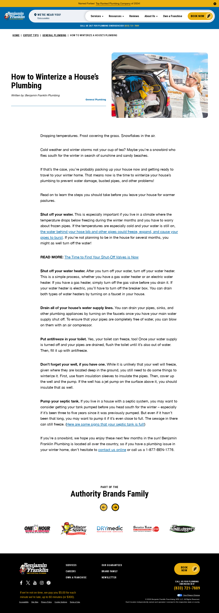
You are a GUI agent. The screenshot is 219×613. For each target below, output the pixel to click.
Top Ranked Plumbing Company (113, 3)
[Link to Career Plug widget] (49, 583)
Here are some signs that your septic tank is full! (105, 424)
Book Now (197, 16)
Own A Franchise (76, 577)
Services (71, 565)
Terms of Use (75, 602)
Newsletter (109, 577)
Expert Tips (31, 35)
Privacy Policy (46, 602)
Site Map (34, 602)
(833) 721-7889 (132, 26)
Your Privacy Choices (191, 595)
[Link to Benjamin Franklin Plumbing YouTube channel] (35, 583)
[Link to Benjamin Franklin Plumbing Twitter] (28, 583)
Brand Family (110, 571)
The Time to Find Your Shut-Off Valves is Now (102, 257)
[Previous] (103, 507)
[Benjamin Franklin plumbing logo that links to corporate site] (14, 16)
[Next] (115, 507)
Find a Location (43, 18)
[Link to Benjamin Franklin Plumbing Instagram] (42, 583)
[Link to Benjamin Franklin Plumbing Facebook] (21, 583)
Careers (71, 571)
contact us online (112, 450)
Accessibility (24, 602)
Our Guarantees (112, 565)
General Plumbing (54, 35)
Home (16, 35)
